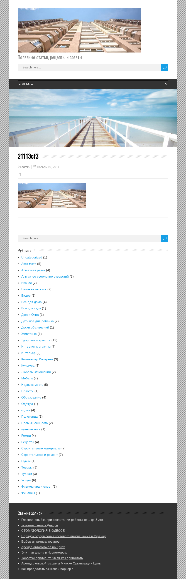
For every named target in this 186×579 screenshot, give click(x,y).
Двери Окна (30, 314)
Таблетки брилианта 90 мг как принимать (52, 558)
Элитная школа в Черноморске (44, 552)
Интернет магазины (36, 346)
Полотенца (29, 416)
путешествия (30, 429)
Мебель (27, 378)
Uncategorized (31, 257)
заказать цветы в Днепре (39, 525)
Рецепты (27, 442)
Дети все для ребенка (37, 321)
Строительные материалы (41, 448)
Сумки (26, 461)
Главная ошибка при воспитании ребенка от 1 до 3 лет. (62, 519)
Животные (29, 334)
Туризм (26, 474)
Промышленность (34, 423)
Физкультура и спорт (36, 486)
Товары (26, 467)
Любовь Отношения (36, 372)
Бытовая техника (33, 289)
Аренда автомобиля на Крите (43, 547)
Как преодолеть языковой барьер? (47, 569)
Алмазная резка (33, 270)
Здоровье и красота (36, 340)
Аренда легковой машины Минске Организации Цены (61, 563)
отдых (25, 410)
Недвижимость (32, 384)
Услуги (26, 480)
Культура (27, 365)
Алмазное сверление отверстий (45, 276)
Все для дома (31, 302)
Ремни (26, 435)
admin (25, 167)
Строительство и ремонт (39, 454)
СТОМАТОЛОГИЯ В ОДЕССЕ (43, 530)
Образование (31, 397)
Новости (27, 391)
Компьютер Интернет (37, 359)
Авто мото (28, 264)
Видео (26, 295)
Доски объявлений (35, 327)
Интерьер (28, 353)
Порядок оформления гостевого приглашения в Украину (63, 536)
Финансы (28, 493)
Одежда (27, 404)
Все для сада (31, 308)
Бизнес (26, 283)
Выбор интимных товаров (40, 541)
